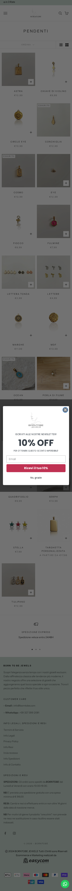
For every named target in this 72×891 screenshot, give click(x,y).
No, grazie (36, 477)
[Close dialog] (65, 409)
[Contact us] (65, 884)
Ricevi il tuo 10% (36, 468)
